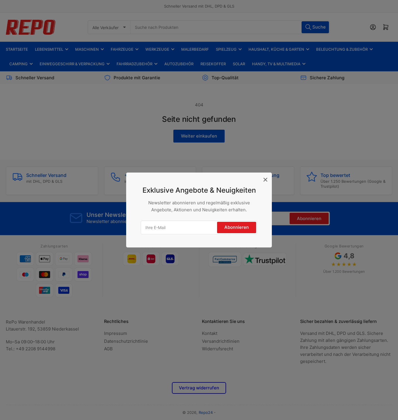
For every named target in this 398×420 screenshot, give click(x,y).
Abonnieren (236, 227)
